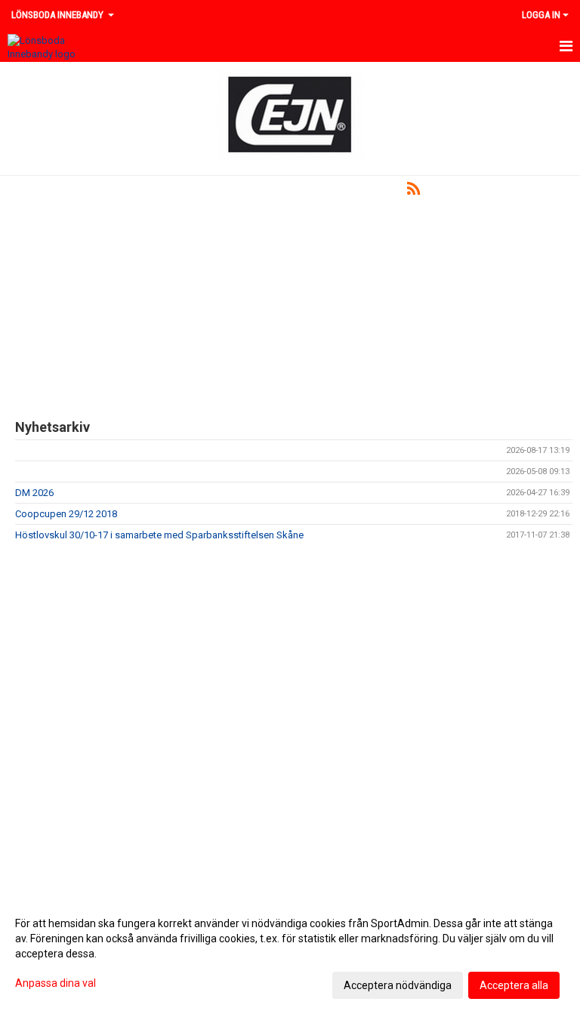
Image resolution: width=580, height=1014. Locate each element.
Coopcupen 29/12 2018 (66, 513)
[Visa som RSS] (413, 191)
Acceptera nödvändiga (398, 985)
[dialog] (290, 953)
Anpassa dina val (55, 983)
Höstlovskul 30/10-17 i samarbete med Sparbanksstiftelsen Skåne (159, 535)
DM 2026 (34, 492)
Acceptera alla (514, 985)
